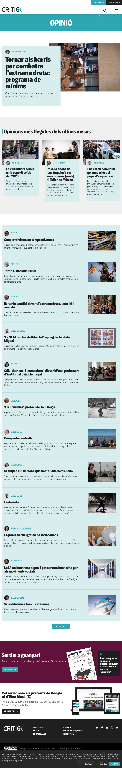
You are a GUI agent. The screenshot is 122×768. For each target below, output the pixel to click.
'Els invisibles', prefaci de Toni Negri (29, 407)
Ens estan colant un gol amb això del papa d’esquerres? (101, 172)
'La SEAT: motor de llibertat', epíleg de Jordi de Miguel (37, 339)
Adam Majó (15, 264)
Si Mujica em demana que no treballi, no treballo (38, 471)
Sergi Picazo (99, 163)
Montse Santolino (19, 52)
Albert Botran (17, 597)
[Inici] (13, 729)
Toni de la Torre (19, 163)
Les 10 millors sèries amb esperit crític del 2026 (20, 172)
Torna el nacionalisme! (20, 271)
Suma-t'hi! (8, 669)
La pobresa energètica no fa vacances (31, 535)
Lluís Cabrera (59, 163)
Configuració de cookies (96, 764)
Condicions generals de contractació (70, 749)
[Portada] (12, 10)
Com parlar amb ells (18, 438)
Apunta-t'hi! (9, 711)
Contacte (67, 727)
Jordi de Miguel (18, 330)
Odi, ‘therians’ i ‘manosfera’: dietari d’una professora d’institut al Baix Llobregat (41, 372)
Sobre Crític (38, 727)
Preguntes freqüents (72, 730)
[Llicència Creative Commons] (10, 748)
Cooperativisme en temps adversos (29, 239)
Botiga (36, 730)
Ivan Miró (15, 233)
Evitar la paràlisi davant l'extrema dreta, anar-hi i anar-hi (39, 305)
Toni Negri (15, 400)
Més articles (62, 627)
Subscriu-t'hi (99, 2)
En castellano (39, 734)
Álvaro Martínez (18, 561)
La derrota (11, 502)
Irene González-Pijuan (21, 528)
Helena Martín (17, 464)
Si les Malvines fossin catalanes (26, 604)
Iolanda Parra (17, 364)
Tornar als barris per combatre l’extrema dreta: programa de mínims (28, 72)
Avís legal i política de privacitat (30, 749)
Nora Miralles (17, 297)
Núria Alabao (16, 431)
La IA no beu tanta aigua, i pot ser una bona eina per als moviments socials (41, 569)
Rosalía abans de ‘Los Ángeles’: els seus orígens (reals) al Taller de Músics (60, 174)
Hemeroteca (68, 734)
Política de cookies (50, 749)
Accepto (115, 764)
